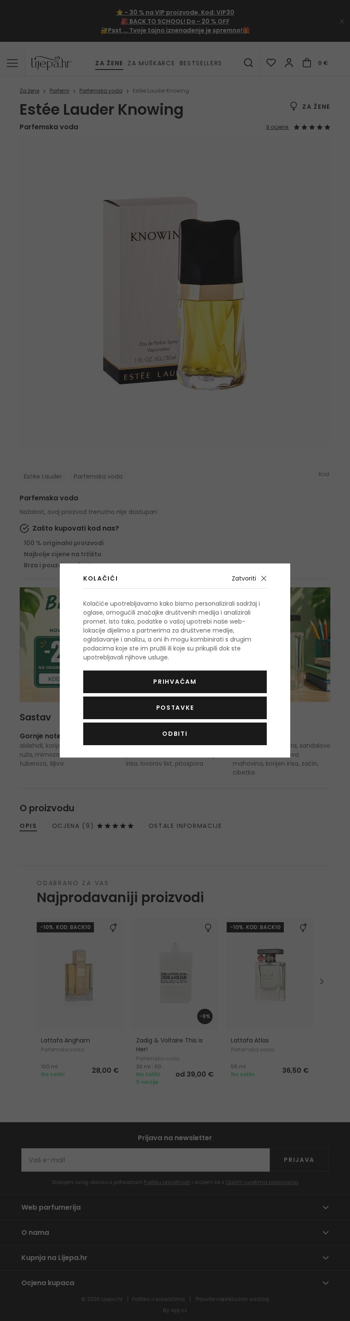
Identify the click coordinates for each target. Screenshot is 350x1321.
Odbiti (174, 733)
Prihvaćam (174, 681)
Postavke (175, 707)
